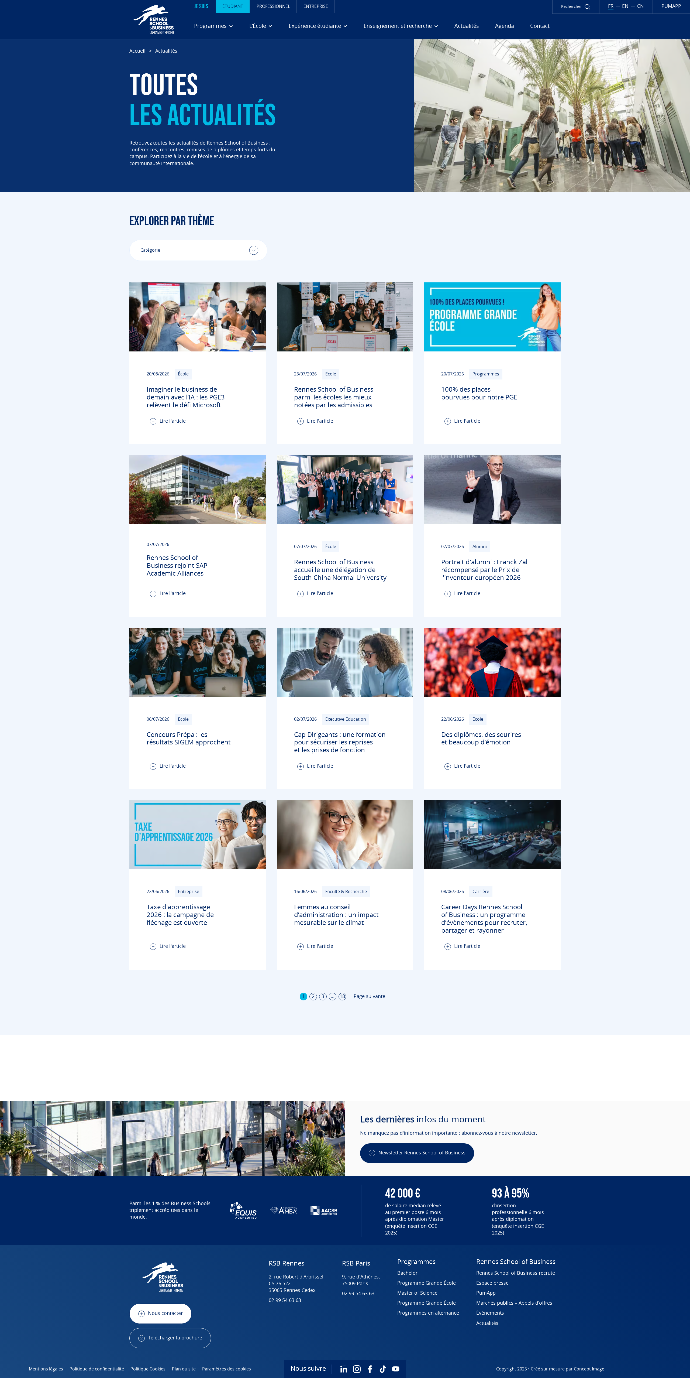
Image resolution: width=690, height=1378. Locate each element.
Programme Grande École (426, 1283)
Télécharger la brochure (175, 1338)
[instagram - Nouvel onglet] (357, 1369)
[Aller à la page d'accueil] (89, 19)
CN (640, 6)
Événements (490, 1313)
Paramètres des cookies (226, 1369)
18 (342, 996)
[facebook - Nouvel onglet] (370, 1369)
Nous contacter (165, 1313)
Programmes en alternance (428, 1313)
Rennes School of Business (516, 1262)
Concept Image (589, 1369)
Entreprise (315, 6)
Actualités (466, 26)
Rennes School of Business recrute (515, 1273)
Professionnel (273, 6)
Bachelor (407, 1273)
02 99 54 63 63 (285, 1300)
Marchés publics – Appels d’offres (514, 1303)
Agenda (504, 26)
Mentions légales (46, 1369)
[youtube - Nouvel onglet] (395, 1369)
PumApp (486, 1293)
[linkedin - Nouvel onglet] (344, 1369)
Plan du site (184, 1369)
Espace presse (492, 1283)
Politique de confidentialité (97, 1369)
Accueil (137, 51)
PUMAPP (671, 6)
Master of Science (417, 1293)
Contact (540, 26)
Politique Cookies (147, 1369)
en (625, 6)
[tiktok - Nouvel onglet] (383, 1369)
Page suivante (369, 996)
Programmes (416, 1262)
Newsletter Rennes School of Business (421, 1153)
